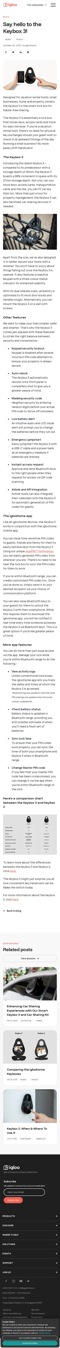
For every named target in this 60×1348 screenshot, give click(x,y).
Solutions (8, 1244)
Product (19, 39)
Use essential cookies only (30, 1338)
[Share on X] (13, 52)
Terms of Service (38, 1313)
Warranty (35, 1310)
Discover (8, 1225)
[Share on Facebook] (6, 52)
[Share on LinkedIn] (20, 52)
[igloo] (10, 5)
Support (7, 1262)
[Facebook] (6, 1281)
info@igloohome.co (26, 1288)
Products (8, 1216)
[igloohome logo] (24, 1166)
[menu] (53, 5)
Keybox (8, 39)
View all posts (28, 958)
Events (6, 1253)
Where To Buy (10, 1234)
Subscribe (13, 1200)
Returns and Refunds (12, 1313)
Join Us (6, 1272)
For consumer (35, 5)
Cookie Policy (44, 1333)
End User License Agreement (15, 1317)
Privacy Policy (36, 1317)
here (13, 871)
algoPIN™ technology (39, 551)
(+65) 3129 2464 (23, 1293)
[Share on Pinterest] (28, 52)
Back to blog (14, 910)
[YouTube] (21, 1281)
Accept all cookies (30, 1343)
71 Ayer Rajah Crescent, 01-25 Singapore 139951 (22, 1302)
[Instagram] (13, 1281)
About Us (7, 1310)
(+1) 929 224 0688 (16, 1298)
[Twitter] (28, 1281)
